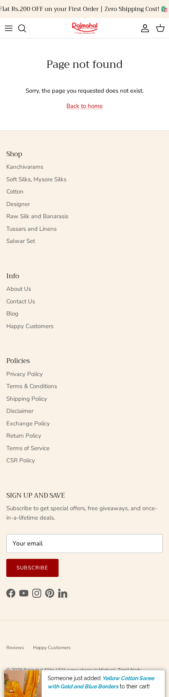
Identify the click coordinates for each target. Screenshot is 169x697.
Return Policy (23, 436)
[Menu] (8, 28)
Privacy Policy (24, 374)
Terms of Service (28, 448)
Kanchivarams (24, 167)
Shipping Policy (26, 399)
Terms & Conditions (31, 386)
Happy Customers (29, 326)
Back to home (84, 106)
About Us (18, 289)
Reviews (15, 647)
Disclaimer (19, 411)
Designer (18, 204)
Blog (12, 313)
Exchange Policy (28, 423)
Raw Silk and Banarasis (37, 216)
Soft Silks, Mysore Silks (36, 179)
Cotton (15, 191)
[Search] (26, 28)
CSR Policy (20, 460)
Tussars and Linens (31, 229)
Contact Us (20, 301)
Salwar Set (20, 241)
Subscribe (32, 567)
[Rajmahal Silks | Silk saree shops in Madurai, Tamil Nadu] (84, 28)
